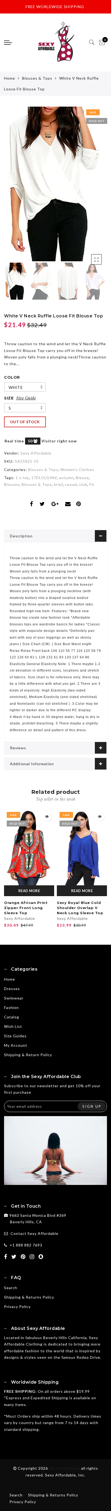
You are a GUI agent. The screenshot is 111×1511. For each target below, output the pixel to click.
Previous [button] (14, 187)
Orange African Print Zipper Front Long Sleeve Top (25, 907)
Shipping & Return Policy (28, 1054)
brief (58, 484)
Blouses (11, 484)
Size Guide (26, 398)
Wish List (13, 1026)
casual (71, 484)
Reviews (18, 748)
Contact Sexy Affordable (34, 1233)
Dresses (12, 988)
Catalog (11, 1017)
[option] (55, 184)
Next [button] (90, 187)
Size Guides (15, 1036)
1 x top (22, 477)
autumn (66, 477)
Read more (29, 891)
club (83, 484)
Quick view (46, 816)
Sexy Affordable (35, 453)
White (16, 387)
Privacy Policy (17, 1306)
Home (9, 78)
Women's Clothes (77, 469)
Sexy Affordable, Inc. (65, 1475)
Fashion (11, 1007)
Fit (92, 484)
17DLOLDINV (44, 477)
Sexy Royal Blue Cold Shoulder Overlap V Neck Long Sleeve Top (80, 907)
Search (10, 1287)
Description (21, 536)
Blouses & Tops (37, 78)
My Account (15, 1045)
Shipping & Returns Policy (29, 1297)
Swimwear (13, 998)
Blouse (82, 477)
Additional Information (32, 763)
